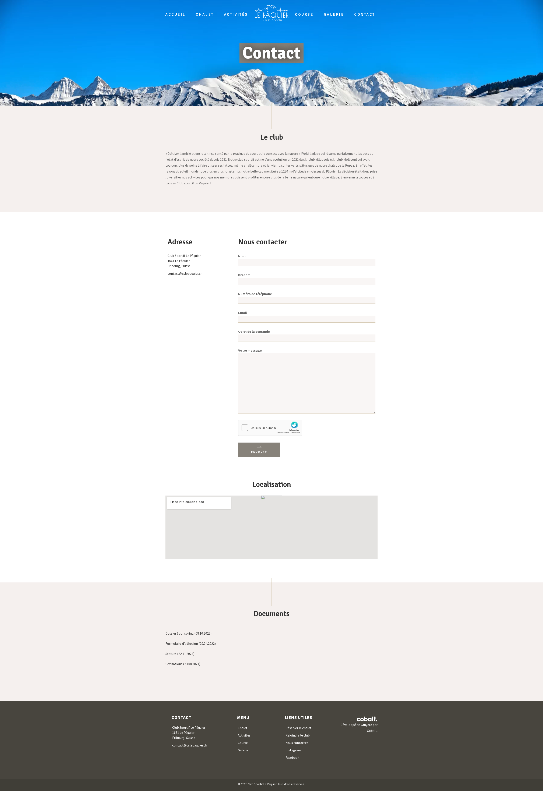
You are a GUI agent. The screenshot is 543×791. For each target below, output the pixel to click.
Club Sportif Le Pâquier (262, 784)
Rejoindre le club (297, 735)
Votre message (250, 350)
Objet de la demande (254, 331)
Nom (242, 256)
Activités (244, 735)
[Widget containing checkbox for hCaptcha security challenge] (270, 428)
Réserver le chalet (298, 728)
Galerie (243, 750)
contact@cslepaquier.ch (185, 273)
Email (242, 313)
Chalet (243, 728)
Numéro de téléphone (255, 294)
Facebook (292, 757)
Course (243, 743)
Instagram (293, 750)
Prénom (244, 275)
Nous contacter (296, 743)
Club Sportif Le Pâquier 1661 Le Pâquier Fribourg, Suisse (188, 732)
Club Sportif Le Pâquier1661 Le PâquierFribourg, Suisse (184, 260)
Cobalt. (372, 730)
